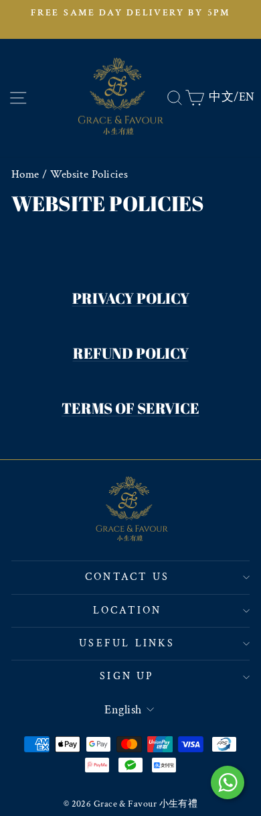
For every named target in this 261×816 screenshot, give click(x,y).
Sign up (127, 676)
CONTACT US (127, 577)
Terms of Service (130, 408)
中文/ (223, 97)
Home (25, 174)
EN (247, 97)
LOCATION (127, 610)
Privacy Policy (130, 298)
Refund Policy (131, 353)
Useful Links (127, 643)
